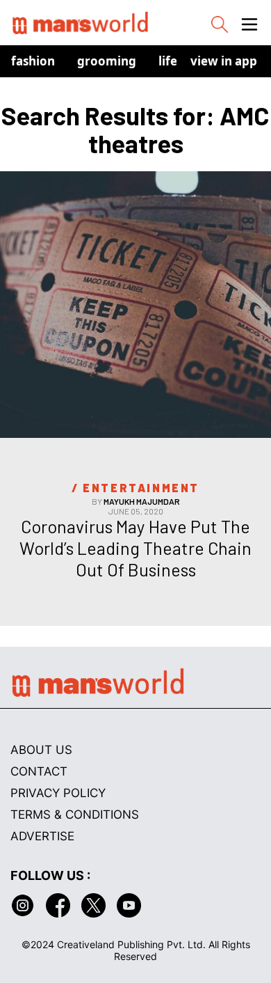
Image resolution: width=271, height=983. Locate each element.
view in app (223, 61)
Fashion (33, 61)
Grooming (106, 61)
